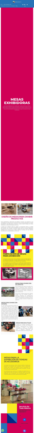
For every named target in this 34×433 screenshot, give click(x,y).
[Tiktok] (25, 6)
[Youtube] (24, 4)
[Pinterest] (27, 4)
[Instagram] (25, 4)
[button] (7, 4)
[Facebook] (22, 4)
